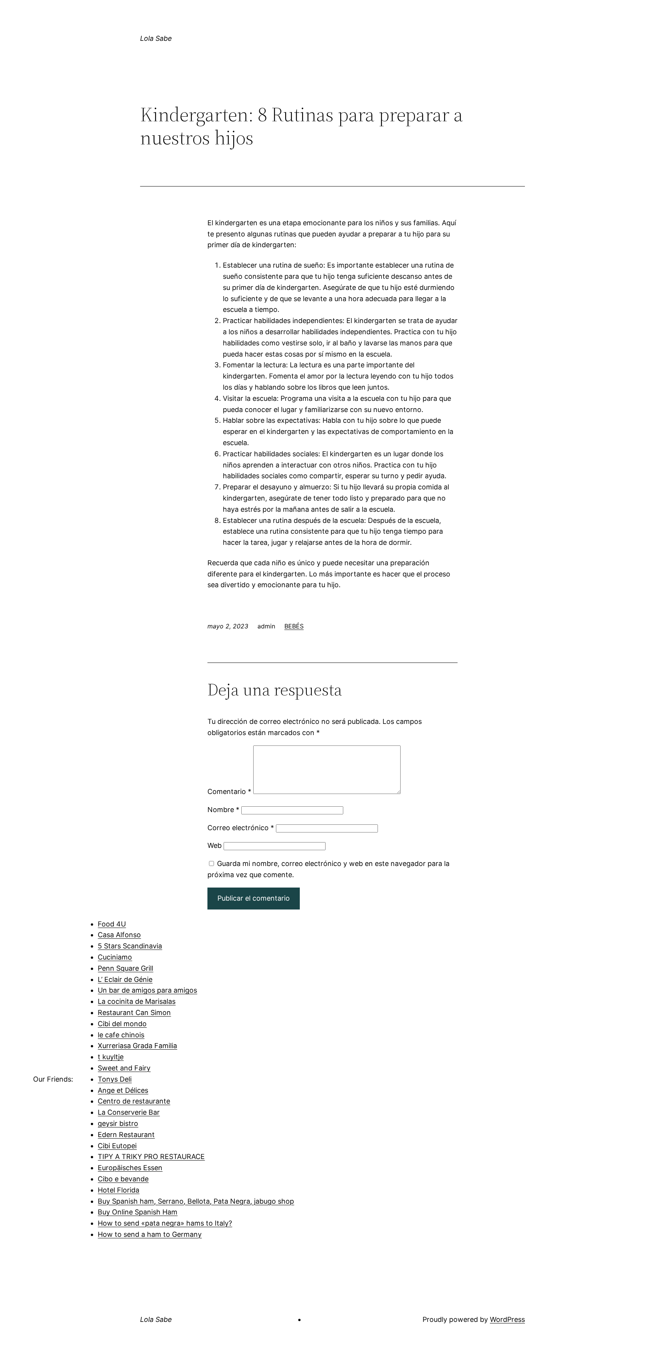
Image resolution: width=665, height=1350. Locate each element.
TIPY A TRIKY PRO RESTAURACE (151, 1156)
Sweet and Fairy (124, 1068)
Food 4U (112, 924)
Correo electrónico (240, 828)
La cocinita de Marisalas (136, 1001)
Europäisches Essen (130, 1168)
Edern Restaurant (126, 1135)
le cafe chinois (121, 1035)
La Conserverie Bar (129, 1112)
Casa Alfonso (119, 935)
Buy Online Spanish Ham (137, 1212)
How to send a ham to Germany (150, 1234)
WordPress (507, 1319)
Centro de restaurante (134, 1101)
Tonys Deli (115, 1079)
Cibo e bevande (123, 1179)
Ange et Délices (123, 1090)
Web (214, 845)
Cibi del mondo (122, 1024)
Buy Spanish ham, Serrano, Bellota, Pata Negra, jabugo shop (196, 1201)
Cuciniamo (115, 957)
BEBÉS (294, 626)
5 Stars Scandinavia (130, 946)
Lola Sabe (156, 38)
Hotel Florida (118, 1190)
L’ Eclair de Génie (125, 979)
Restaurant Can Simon (134, 1012)
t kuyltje (111, 1057)
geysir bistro (118, 1123)
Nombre (223, 810)
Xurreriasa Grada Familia (137, 1046)
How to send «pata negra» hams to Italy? (165, 1223)
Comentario (229, 791)
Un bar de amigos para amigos (147, 990)
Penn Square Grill (125, 968)
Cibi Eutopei (117, 1146)
